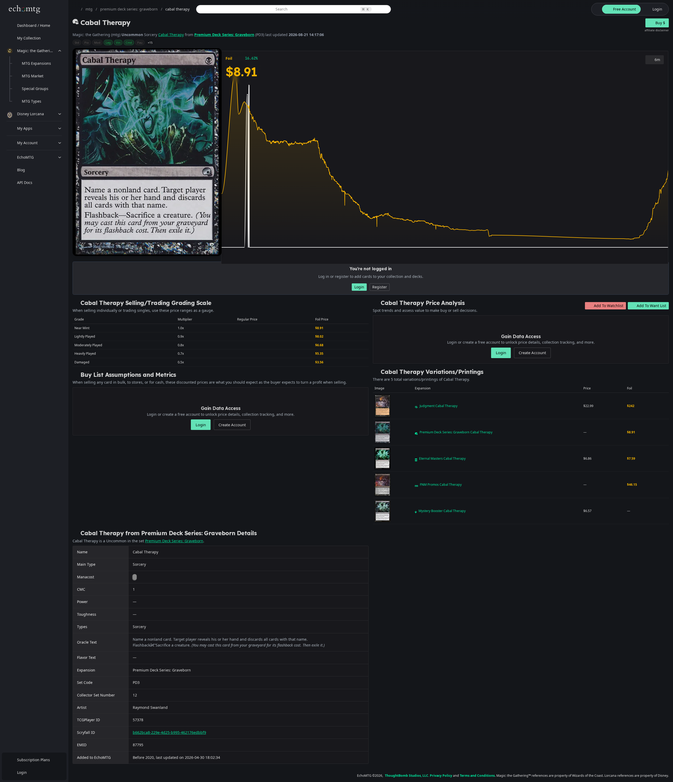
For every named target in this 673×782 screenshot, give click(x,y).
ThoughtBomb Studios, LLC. (407, 775)
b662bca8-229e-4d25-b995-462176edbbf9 (169, 732)
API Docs (24, 182)
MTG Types (31, 101)
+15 (150, 42)
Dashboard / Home (33, 25)
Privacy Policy (441, 775)
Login (22, 772)
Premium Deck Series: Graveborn (224, 34)
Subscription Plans (33, 759)
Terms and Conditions (477, 775)
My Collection (29, 38)
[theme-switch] (595, 9)
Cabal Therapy (171, 34)
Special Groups (35, 88)
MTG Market (32, 75)
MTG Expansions (36, 63)
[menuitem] (34, 25)
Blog (21, 169)
